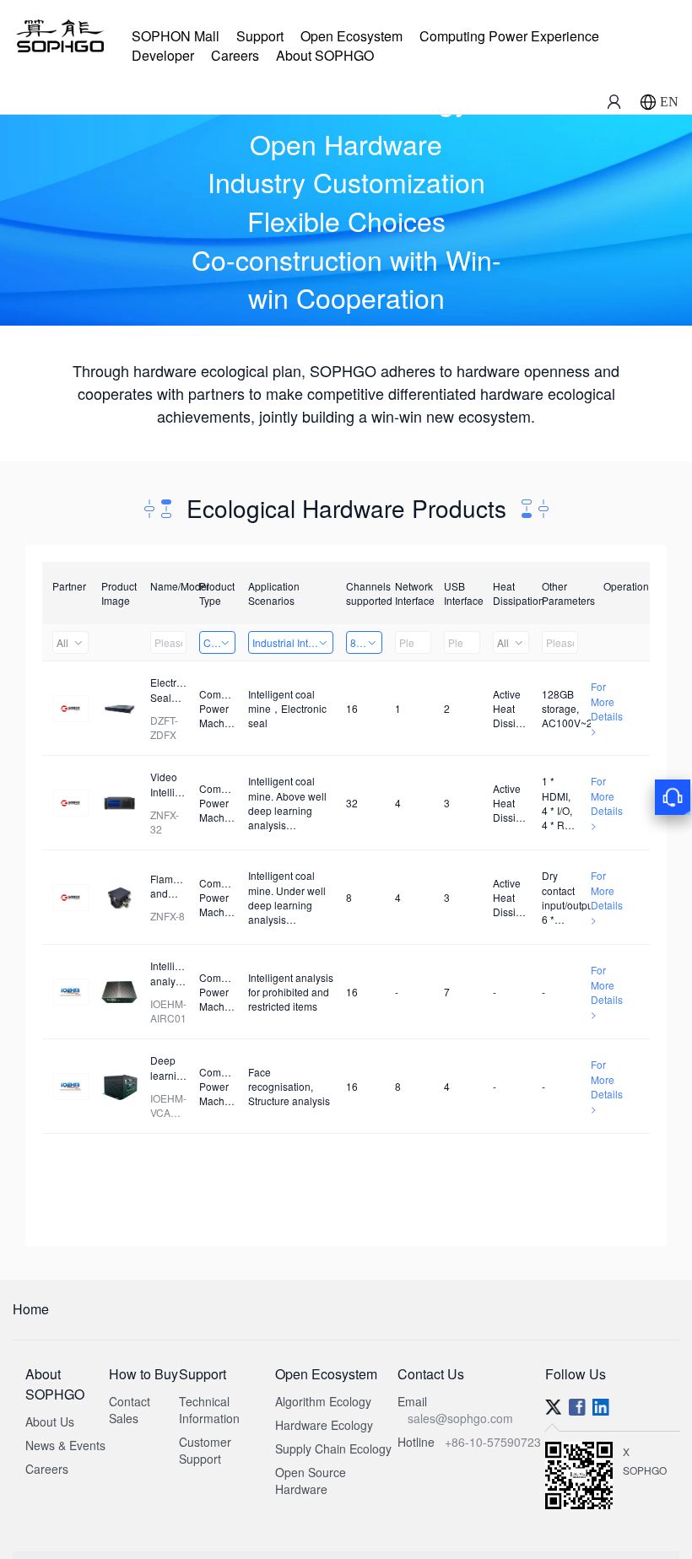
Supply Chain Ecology (333, 1448)
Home (31, 1309)
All (62, 642)
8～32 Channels (366, 642)
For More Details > (607, 707)
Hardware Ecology (324, 1424)
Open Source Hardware (310, 1480)
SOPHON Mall (175, 36)
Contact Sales (129, 1410)
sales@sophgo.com (460, 1418)
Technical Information (209, 1410)
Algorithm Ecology (323, 1401)
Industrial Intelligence (292, 642)
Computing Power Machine (219, 642)
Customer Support (205, 1450)
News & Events (65, 1445)
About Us (49, 1421)
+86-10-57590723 (493, 1441)
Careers (235, 55)
